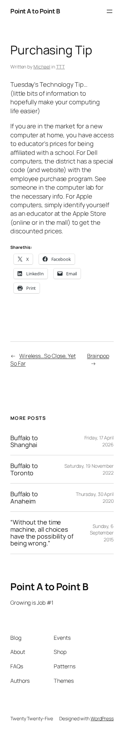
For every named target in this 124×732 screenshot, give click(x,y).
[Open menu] (109, 11)
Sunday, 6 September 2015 (102, 533)
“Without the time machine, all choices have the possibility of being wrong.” (41, 533)
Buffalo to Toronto (24, 469)
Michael (41, 66)
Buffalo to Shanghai (24, 441)
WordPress (102, 718)
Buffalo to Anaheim (24, 497)
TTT (60, 66)
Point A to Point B (35, 11)
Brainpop (98, 356)
